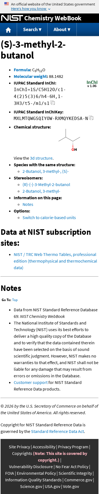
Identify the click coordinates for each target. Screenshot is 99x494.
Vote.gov (71, 486)
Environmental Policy (36, 473)
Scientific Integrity (75, 473)
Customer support (31, 382)
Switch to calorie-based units (49, 217)
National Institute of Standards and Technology (12, 18)
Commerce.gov (78, 479)
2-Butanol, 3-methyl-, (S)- (46, 171)
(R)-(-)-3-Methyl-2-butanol (46, 184)
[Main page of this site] (8, 29)
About (60, 29)
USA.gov (52, 486)
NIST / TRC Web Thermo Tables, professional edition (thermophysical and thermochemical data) (55, 261)
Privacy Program (73, 446)
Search (30, 29)
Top (15, 300)
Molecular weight (30, 76)
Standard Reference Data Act (57, 431)
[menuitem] (8, 29)
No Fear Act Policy (72, 466)
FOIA (9, 473)
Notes (28, 204)
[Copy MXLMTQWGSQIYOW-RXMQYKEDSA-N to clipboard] (91, 119)
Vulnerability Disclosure (31, 466)
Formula (22, 69)
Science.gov (31, 486)
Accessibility (44, 446)
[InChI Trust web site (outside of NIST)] (92, 86)
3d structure (41, 158)
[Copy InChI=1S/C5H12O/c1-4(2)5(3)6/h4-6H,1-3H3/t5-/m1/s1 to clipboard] (52, 104)
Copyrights (22, 453)
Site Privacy (19, 446)
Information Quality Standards (33, 479)
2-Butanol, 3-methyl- (41, 191)
